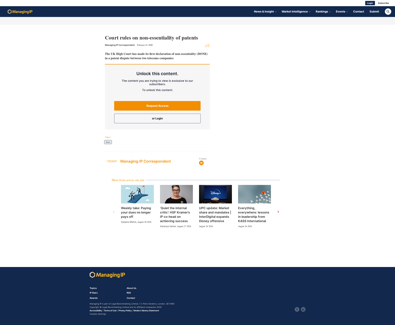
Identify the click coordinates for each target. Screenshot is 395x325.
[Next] (278, 212)
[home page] (20, 11)
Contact (358, 11)
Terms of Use (110, 310)
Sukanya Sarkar (168, 226)
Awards (94, 298)
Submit (374, 11)
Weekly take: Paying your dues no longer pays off (136, 212)
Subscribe (383, 3)
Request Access (157, 105)
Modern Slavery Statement (146, 310)
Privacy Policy (125, 310)
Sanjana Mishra (128, 222)
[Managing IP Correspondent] (112, 161)
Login (370, 3)
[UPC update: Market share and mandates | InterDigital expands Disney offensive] (215, 194)
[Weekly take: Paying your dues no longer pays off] (137, 194)
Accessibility (96, 310)
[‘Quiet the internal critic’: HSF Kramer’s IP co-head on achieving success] (176, 194)
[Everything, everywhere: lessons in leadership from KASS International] (254, 194)
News (108, 142)
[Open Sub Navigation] (275, 11)
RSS (129, 293)
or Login (157, 118)
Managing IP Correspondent (145, 161)
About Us (131, 288)
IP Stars (94, 293)
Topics (93, 288)
